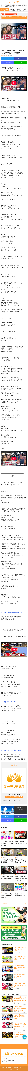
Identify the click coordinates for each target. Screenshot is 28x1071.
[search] (25, 903)
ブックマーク (7, 62)
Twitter (8, 58)
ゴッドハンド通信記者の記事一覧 (14, 796)
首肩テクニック (24, 10)
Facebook (21, 58)
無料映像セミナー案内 (12, 10)
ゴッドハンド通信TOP (4, 10)
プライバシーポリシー (6, 1067)
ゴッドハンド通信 (14, 2)
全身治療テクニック (18, 10)
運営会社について (18, 1067)
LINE (21, 62)
